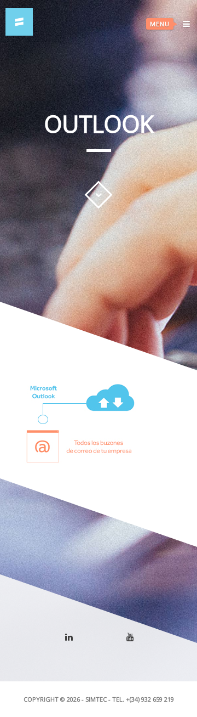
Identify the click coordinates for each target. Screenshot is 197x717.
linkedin (75, 641)
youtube (137, 640)
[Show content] (98, 194)
